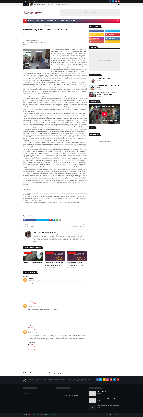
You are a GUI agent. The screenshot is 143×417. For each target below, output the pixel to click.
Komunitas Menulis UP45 (30, 33)
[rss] (96, 34)
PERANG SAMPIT (101, 392)
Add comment (32, 349)
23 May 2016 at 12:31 (33, 332)
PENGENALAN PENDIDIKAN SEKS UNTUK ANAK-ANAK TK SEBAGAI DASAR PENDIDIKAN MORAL (54, 263)
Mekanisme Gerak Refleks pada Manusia (108, 399)
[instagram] (116, 1)
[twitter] (113, 1)
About (111, 414)
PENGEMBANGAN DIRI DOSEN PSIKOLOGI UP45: (108, 86)
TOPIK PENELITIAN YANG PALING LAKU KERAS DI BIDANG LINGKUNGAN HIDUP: (53, 4)
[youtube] (96, 41)
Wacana (29, 25)
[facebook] (110, 1)
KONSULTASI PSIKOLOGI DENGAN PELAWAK (32, 263)
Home (24, 1)
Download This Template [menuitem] (68, 20)
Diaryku (30, 331)
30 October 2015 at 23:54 (34, 306)
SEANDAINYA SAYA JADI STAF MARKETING (108, 406)
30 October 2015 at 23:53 (34, 280)
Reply (30, 299)
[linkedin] (114, 379)
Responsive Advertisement (90, 12)
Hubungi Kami (35, 1)
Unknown (31, 279)
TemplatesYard (35, 414)
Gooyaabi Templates (52, 414)
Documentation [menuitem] (52, 20)
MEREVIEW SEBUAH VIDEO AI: (104, 78)
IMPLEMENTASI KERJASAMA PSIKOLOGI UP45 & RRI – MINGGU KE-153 (107, 93)
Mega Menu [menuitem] (40, 20)
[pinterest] (119, 1)
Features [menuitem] (31, 20)
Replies (31, 301)
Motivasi (28, 216)
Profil (29, 1)
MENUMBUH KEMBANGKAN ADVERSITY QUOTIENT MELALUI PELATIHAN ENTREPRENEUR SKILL (76, 263)
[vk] (112, 38)
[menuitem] (25, 21)
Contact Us (117, 414)
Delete (33, 299)
